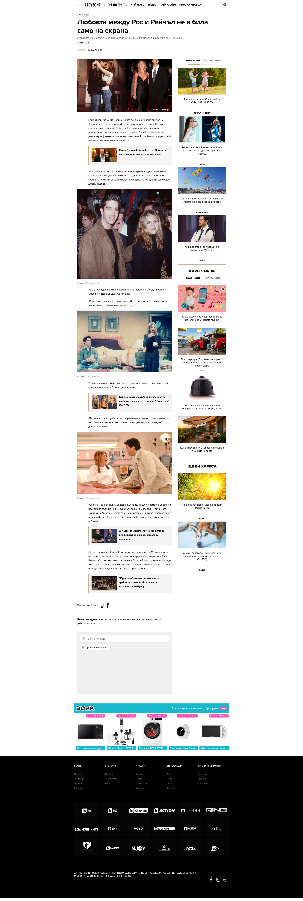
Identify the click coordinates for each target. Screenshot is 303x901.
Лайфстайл (168, 4)
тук (224, 708)
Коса (107, 783)
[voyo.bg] (138, 828)
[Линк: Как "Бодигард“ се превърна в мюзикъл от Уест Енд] (202, 239)
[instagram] (218, 880)
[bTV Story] (190, 810)
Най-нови (193, 60)
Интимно (140, 788)
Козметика (110, 778)
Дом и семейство (210, 766)
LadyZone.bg (95, 50)
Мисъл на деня (202, 113)
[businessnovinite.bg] (190, 828)
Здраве (140, 766)
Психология (142, 783)
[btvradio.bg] (112, 846)
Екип (87, 873)
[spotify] (225, 880)
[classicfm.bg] (164, 846)
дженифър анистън (129, 619)
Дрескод (78, 783)
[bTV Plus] (112, 828)
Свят (169, 778)
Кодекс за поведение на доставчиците (173, 873)
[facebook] (211, 880)
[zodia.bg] (216, 828)
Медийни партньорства (88, 876)
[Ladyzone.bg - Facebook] (108, 612)
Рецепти (202, 774)
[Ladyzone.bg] (96, 5)
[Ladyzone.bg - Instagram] (102, 605)
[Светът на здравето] (86, 846)
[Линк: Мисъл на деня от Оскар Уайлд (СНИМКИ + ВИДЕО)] (202, 92)
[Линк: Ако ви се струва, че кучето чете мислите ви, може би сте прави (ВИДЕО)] (202, 547)
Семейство (202, 212)
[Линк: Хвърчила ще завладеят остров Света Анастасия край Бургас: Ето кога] (202, 191)
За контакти (124, 876)
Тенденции (79, 778)
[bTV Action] (164, 810)
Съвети (78, 774)
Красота (110, 766)
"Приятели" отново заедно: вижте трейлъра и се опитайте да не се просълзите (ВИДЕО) (139, 582)
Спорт (139, 778)
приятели (146, 619)
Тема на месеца (190, 4)
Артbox (202, 261)
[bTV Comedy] (112, 810)
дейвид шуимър (86, 623)
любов (112, 619)
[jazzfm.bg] (190, 846)
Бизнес (170, 783)
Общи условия (101, 873)
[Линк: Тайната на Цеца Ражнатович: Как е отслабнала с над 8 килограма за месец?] (202, 141)
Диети (202, 164)
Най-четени (212, 60)
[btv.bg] (86, 810)
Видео (152, 4)
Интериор (203, 783)
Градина (202, 778)
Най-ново (137, 4)
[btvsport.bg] (164, 828)
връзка (157, 619)
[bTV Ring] (216, 810)
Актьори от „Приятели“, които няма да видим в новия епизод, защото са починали (142, 535)
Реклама (110, 876)
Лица (169, 774)
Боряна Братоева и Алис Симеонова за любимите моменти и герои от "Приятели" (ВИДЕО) (144, 401)
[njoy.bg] (138, 846)
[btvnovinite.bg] (86, 828)
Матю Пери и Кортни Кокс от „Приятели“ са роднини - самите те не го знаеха (143, 152)
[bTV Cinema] (138, 810)
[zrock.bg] (216, 846)
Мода (77, 766)
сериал (103, 619)
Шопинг (78, 788)
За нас (78, 873)
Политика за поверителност (129, 873)
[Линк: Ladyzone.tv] (118, 4)
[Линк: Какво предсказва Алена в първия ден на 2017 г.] (202, 497)
